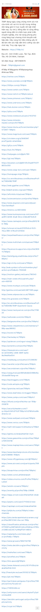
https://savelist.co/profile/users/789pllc (19, 364)
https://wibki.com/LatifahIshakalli (16, 475)
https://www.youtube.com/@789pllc (17, 81)
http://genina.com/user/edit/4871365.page (20, 290)
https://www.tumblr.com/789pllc (16, 90)
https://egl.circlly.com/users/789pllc (17, 263)
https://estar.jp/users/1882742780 (16, 541)
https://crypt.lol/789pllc (12, 606)
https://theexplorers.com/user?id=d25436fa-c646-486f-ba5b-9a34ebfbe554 (15, 352)
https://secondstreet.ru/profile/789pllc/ (19, 368)
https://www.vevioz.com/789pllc (16, 422)
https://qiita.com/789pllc (12, 111)
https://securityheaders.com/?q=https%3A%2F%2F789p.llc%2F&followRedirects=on (20, 411)
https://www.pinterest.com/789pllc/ (17, 98)
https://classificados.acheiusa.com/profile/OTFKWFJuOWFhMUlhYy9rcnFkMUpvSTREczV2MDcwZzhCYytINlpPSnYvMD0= (20, 527)
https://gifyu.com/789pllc (13, 145)
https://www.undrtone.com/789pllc (17, 103)
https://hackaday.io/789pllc (13, 337)
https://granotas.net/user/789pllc (16, 388)
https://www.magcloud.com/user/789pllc (19, 134)
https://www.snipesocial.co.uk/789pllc (18, 294)
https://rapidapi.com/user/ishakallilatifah (19, 506)
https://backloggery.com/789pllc (16, 380)
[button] (37, 608)
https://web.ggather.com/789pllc (16, 185)
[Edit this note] (38, 4)
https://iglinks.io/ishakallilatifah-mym (18, 434)
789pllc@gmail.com (16, 65)
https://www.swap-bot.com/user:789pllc (19, 170)
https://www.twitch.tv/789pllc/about (17, 94)
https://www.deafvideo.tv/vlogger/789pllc (20, 393)
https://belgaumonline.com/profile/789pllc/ (20, 321)
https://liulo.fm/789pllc (11, 150)
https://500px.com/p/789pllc (14, 85)
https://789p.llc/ (17, 49)
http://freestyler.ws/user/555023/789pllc (19, 572)
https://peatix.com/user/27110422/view (18, 502)
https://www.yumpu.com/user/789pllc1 (18, 397)
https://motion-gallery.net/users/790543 (19, 274)
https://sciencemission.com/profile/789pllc (20, 198)
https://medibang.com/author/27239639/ (19, 360)
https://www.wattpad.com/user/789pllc (18, 418)
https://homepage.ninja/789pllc (15, 174)
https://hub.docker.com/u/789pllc (16, 107)
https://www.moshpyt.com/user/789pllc (19, 286)
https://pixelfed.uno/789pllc (14, 557)
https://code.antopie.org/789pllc (16, 384)
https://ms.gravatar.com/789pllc (15, 299)
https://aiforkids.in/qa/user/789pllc (17, 194)
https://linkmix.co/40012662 (14, 210)
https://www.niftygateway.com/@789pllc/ (20, 459)
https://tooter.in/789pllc (12, 333)
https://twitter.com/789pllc (13, 76)
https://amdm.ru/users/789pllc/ (15, 486)
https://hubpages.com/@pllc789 (15, 154)
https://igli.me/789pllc (11, 158)
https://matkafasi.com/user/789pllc (17, 552)
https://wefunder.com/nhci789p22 (16, 317)
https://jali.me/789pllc (11, 577)
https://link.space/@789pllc (13, 561)
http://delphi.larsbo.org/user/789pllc (17, 190)
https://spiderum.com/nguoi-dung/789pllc (20, 341)
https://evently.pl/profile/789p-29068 (18, 490)
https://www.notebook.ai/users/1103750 (19, 116)
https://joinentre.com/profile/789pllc (17, 346)
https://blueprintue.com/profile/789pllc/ (19, 470)
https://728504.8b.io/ (11, 588)
